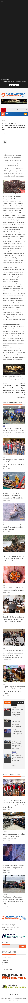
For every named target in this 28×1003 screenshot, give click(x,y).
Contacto (24, 81)
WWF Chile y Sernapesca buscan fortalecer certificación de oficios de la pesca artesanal (13, 430)
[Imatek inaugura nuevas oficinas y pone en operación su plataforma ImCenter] (7, 723)
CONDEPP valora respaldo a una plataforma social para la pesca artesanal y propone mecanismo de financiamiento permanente (13, 655)
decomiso (19, 376)
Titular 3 (14, 751)
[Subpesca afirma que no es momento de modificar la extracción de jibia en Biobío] (14, 480)
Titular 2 (14, 729)
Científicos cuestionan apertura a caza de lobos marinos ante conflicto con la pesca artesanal (13, 558)
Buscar (5, 942)
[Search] (23, 114)
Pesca (3, 120)
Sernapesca (21, 379)
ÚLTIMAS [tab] (7, 702)
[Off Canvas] (2, 1)
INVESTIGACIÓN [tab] (21, 702)
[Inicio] (3, 114)
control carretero (12, 376)
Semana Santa (15, 379)
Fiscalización (6, 378)
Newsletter (18, 81)
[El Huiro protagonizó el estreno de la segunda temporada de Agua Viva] (7, 733)
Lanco (11, 378)
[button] (6, 114)
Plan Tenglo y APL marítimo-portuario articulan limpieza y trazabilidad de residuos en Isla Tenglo (17, 745)
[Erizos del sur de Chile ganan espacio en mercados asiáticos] (14, 574)
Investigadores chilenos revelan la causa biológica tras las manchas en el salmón (8, 389)
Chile (6, 376)
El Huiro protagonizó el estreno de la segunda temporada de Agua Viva (13, 867)
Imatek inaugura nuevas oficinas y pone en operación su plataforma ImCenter (14, 836)
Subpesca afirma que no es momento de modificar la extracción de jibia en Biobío (13, 495)
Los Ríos (16, 378)
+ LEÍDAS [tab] (14, 703)
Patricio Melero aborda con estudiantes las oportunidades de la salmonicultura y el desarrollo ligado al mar (17, 713)
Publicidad (13, 81)
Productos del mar (7, 379)
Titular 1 (14, 707)
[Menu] (6, 114)
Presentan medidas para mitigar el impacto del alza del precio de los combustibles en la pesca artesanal (20, 390)
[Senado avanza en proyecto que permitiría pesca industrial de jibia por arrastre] (14, 512)
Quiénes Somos (6, 81)
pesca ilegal (21, 378)
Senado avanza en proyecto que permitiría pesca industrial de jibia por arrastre (14, 527)
